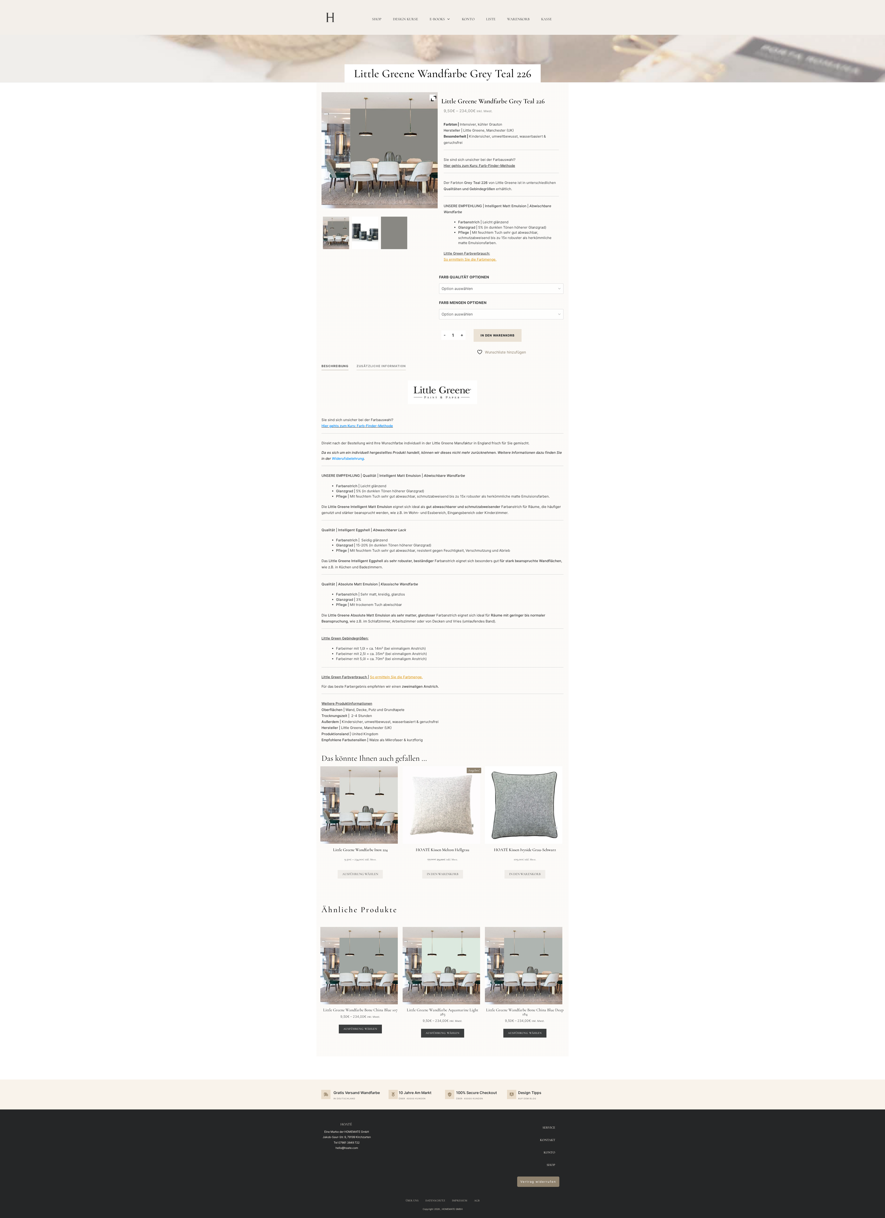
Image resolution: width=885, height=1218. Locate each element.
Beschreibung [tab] (335, 366)
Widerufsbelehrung (348, 458)
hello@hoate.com (347, 1148)
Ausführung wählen (360, 874)
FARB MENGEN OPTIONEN (463, 302)
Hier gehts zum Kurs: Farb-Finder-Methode (479, 165)
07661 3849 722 (349, 1142)
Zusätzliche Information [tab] (381, 366)
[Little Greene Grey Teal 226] (394, 233)
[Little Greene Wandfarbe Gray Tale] (336, 233)
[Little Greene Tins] (365, 233)
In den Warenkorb (498, 335)
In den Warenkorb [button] (442, 874)
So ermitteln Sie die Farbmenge (470, 259)
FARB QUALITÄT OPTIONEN (464, 277)
